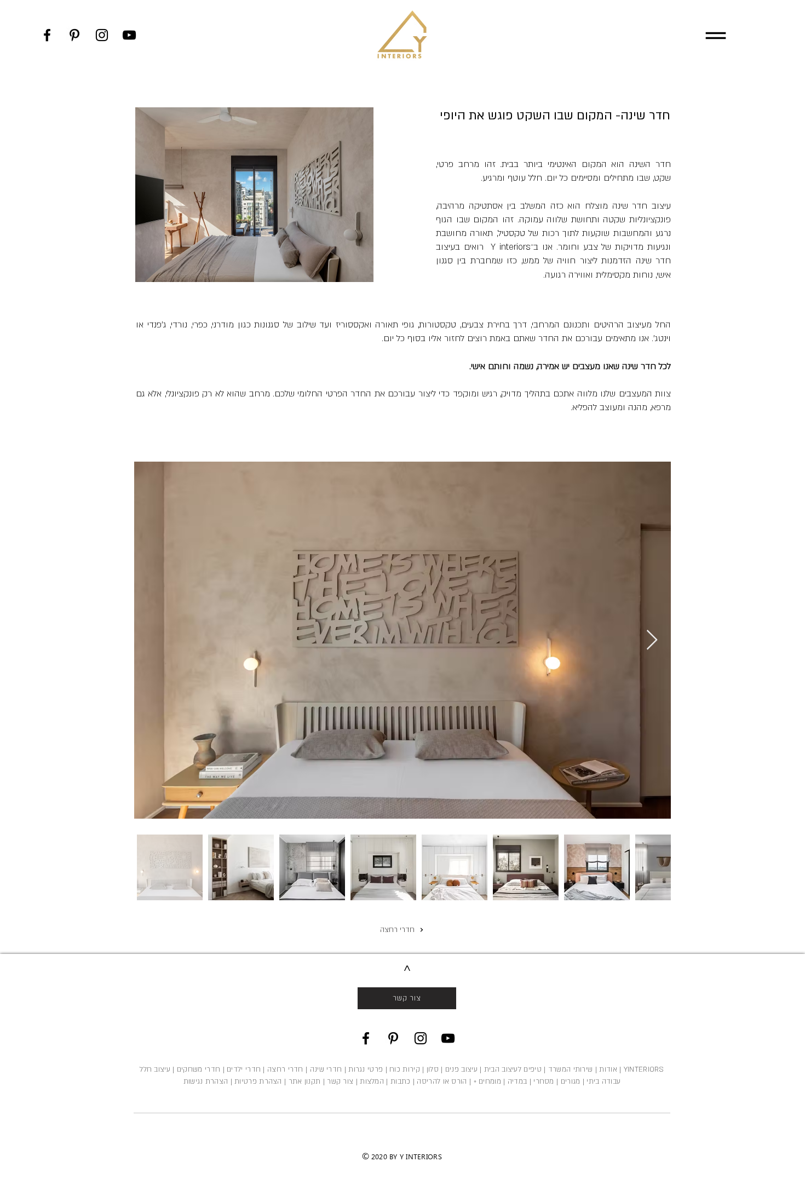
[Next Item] (652, 640)
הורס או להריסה (442, 1081)
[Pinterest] (74, 35)
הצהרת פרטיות (258, 1081)
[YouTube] (129, 35)
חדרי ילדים (244, 1069)
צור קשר (340, 1081)
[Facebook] (47, 35)
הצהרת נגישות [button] (205, 1081)
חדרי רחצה (285, 1069)
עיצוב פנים (460, 1069)
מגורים (570, 1081)
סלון (433, 1069)
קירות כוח (404, 1069)
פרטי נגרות (365, 1069)
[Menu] (715, 35)
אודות (608, 1069)
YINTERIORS (644, 1069)
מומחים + (487, 1081)
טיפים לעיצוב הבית (513, 1069)
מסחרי (543, 1081)
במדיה (517, 1081)
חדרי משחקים (198, 1069)
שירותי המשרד (570, 1069)
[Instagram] (102, 35)
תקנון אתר (305, 1081)
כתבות (400, 1081)
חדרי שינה (326, 1069)
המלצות (371, 1081)
